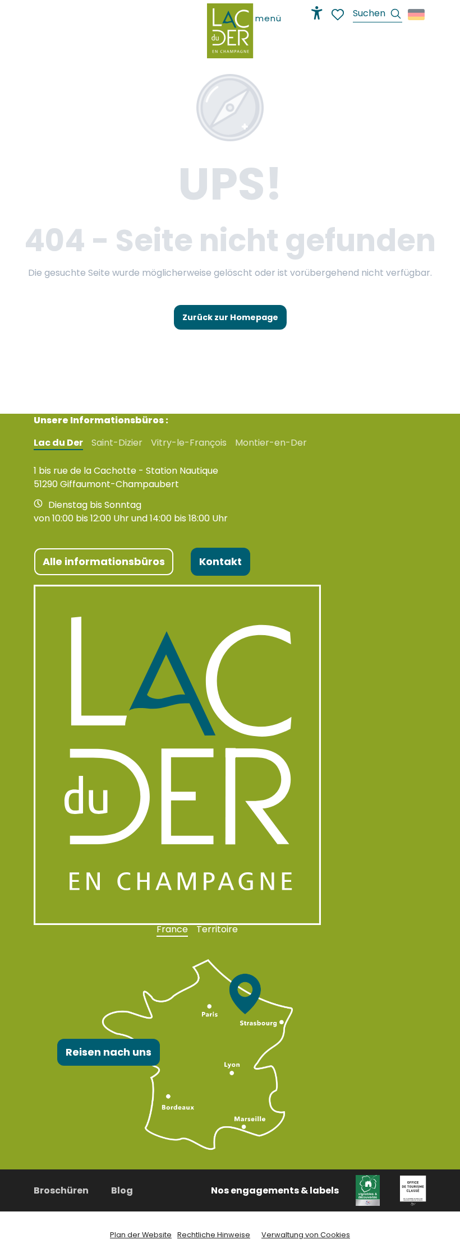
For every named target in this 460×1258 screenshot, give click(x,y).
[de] (417, 14)
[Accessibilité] (317, 12)
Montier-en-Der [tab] (271, 442)
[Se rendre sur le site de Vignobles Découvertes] (369, 1189)
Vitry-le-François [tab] (189, 442)
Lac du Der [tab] (58, 442)
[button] (377, 14)
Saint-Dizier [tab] (116, 442)
